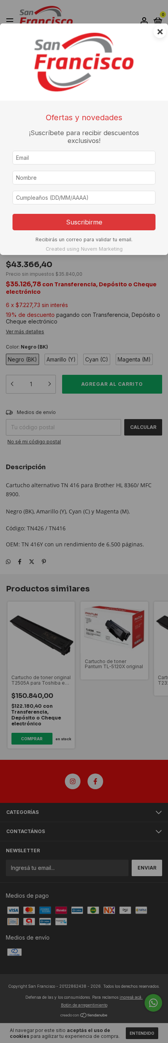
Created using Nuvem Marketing (84, 249)
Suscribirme (84, 222)
